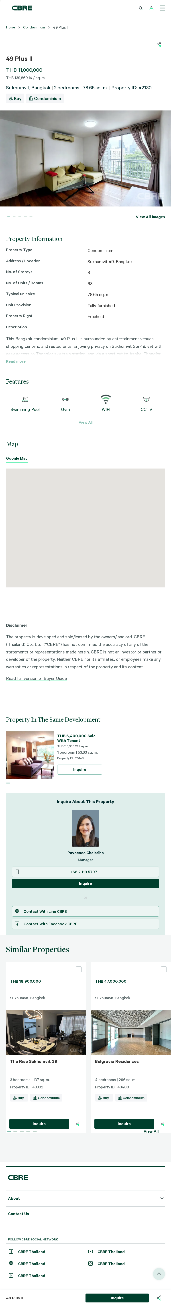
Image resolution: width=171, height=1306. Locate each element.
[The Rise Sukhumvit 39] (46, 964)
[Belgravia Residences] (131, 964)
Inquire (79, 769)
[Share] (77, 1124)
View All (86, 422)
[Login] (151, 8)
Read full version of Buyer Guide (36, 678)
